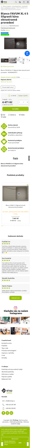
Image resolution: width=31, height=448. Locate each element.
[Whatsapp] (11, 413)
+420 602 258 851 (11, 408)
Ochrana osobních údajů (20, 423)
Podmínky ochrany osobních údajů (12, 369)
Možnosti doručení (6, 81)
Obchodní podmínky (8, 372)
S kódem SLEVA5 (23, 96)
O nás (3, 355)
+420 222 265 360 (11, 404)
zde (2, 435)
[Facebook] (3, 413)
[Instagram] (7, 413)
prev (1, 191)
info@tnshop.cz (10, 401)
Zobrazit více (16, 298)
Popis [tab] (15, 158)
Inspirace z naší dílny (8, 353)
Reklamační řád (6, 379)
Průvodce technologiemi (9, 350)
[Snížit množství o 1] (19, 102)
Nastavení (15, 439)
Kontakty (4, 358)
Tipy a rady (5, 348)
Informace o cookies (8, 374)
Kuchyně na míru (7, 343)
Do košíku (15, 109)
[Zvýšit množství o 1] (27, 102)
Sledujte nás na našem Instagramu (16, 312)
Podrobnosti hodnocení (8, 28)
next (29, 191)
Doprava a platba (7, 376)
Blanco (8, 30)
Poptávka (4, 346)
